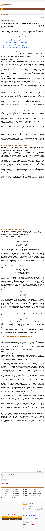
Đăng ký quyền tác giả (15, 497)
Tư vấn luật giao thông (37, 493)
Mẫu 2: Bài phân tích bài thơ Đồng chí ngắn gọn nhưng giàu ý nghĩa (16, 42)
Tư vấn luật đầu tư (15, 489)
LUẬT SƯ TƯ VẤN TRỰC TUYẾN (11, 516)
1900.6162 (14, 514)
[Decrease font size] (42, 18)
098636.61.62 (31, 524)
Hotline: (4, 0)
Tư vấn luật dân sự (26, 491)
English (43, 11)
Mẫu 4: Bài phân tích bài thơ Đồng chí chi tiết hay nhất (13, 45)
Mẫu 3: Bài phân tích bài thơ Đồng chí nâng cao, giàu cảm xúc (15, 44)
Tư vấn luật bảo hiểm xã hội (27, 493)
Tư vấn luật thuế (36, 489)
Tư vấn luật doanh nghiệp (5, 489)
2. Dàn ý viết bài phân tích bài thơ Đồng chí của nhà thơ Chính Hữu (16, 47)
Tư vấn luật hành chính (4, 495)
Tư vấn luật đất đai (4, 493)
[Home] (2, 9)
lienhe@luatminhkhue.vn (32, 515)
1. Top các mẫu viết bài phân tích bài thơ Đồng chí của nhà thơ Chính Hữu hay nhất (19, 39)
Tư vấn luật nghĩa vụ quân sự (27, 495)
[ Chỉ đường (40, 509)
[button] (43, 26)
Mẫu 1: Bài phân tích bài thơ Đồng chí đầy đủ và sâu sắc (14, 40)
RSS (8, 0)
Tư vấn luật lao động (26, 489)
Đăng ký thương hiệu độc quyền (6, 497)
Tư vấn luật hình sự (15, 491)
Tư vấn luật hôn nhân (15, 493)
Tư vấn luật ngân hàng (37, 495)
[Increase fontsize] (43, 18)
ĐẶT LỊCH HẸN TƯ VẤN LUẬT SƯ (12, 519)
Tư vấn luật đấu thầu (15, 495)
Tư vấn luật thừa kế (37, 491)
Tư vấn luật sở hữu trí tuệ (5, 491)
